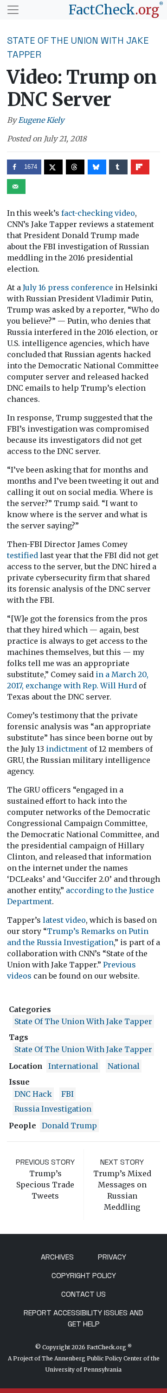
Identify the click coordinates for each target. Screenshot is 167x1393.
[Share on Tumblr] (118, 167)
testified (22, 555)
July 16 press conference (68, 287)
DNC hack (33, 1094)
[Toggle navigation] (13, 9)
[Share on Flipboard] (140, 167)
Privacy (112, 1257)
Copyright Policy (83, 1275)
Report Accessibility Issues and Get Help (83, 1318)
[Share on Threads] (75, 167)
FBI (67, 1094)
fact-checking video (98, 213)
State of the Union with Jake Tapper (83, 1021)
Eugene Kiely (41, 120)
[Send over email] (16, 186)
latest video (64, 920)
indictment (67, 748)
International (73, 1066)
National (124, 1066)
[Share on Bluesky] (97, 167)
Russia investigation (52, 1108)
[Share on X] (53, 167)
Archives (57, 1257)
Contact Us (83, 1294)
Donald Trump (69, 1125)
